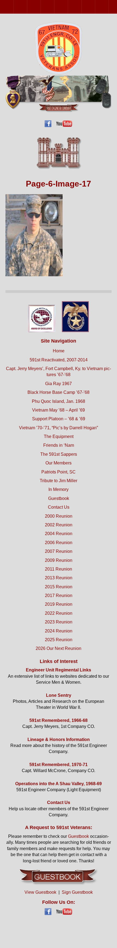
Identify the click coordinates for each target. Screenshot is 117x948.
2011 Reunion (58, 569)
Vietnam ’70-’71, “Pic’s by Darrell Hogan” (58, 427)
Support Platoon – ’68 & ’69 (58, 418)
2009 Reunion (81, 6)
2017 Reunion (58, 595)
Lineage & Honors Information (58, 739)
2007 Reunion (58, 551)
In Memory (58, 489)
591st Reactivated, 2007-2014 (59, 360)
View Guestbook (40, 892)
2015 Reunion (58, 586)
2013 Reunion (58, 577)
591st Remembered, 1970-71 (58, 764)
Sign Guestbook (77, 892)
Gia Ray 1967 (58, 383)
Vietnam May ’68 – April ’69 (58, 410)
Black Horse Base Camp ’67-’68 (58, 392)
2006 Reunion (58, 542)
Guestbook (58, 498)
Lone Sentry (58, 695)
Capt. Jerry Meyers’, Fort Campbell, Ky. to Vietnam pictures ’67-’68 (58, 371)
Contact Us (58, 507)
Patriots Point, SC (58, 472)
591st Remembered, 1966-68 (58, 720)
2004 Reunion (58, 533)
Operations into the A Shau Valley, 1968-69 (58, 783)
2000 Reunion (13, 6)
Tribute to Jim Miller (58, 480)
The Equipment (58, 436)
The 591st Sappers (58, 454)
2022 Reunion (58, 613)
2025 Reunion (58, 639)
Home (58, 351)
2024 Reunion (58, 631)
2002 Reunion (58, 525)
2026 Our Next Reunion (58, 648)
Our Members (58, 463)
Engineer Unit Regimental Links (58, 670)
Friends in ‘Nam (58, 445)
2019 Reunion (58, 604)
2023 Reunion (58, 622)
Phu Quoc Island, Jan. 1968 (58, 401)
